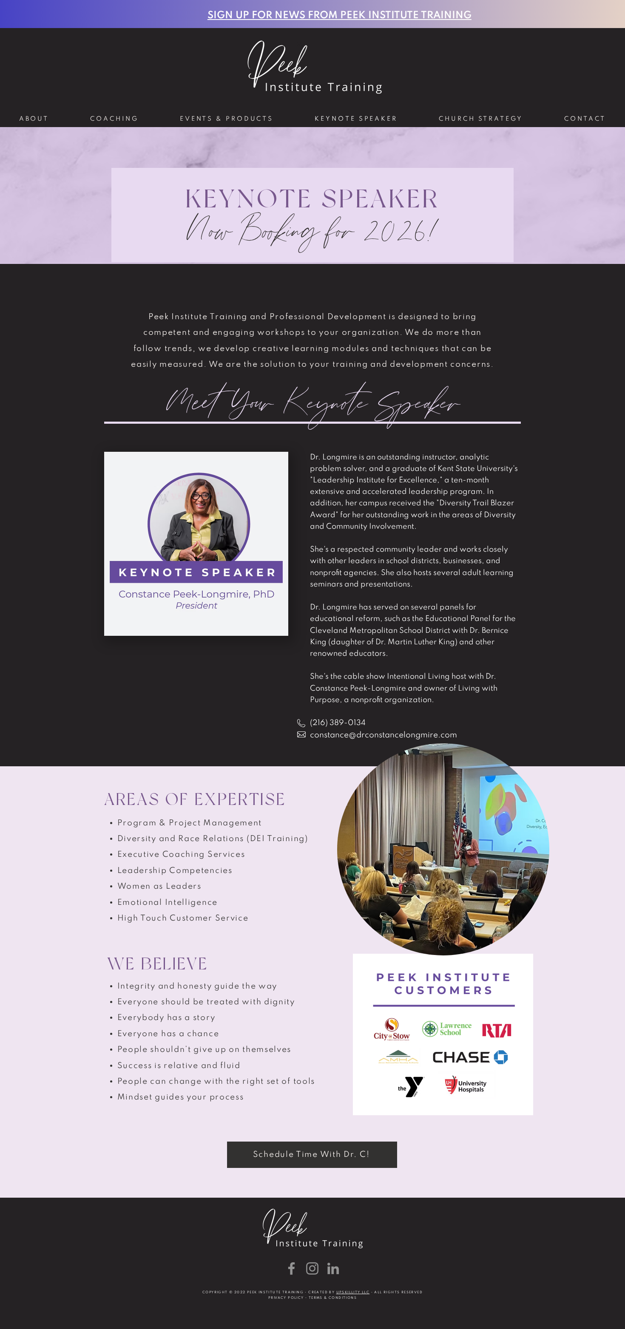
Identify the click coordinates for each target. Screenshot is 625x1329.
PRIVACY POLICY (286, 1298)
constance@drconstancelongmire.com (383, 735)
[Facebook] (291, 1268)
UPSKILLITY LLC (353, 1292)
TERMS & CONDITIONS (333, 1298)
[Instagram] (312, 1268)
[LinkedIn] (333, 1268)
